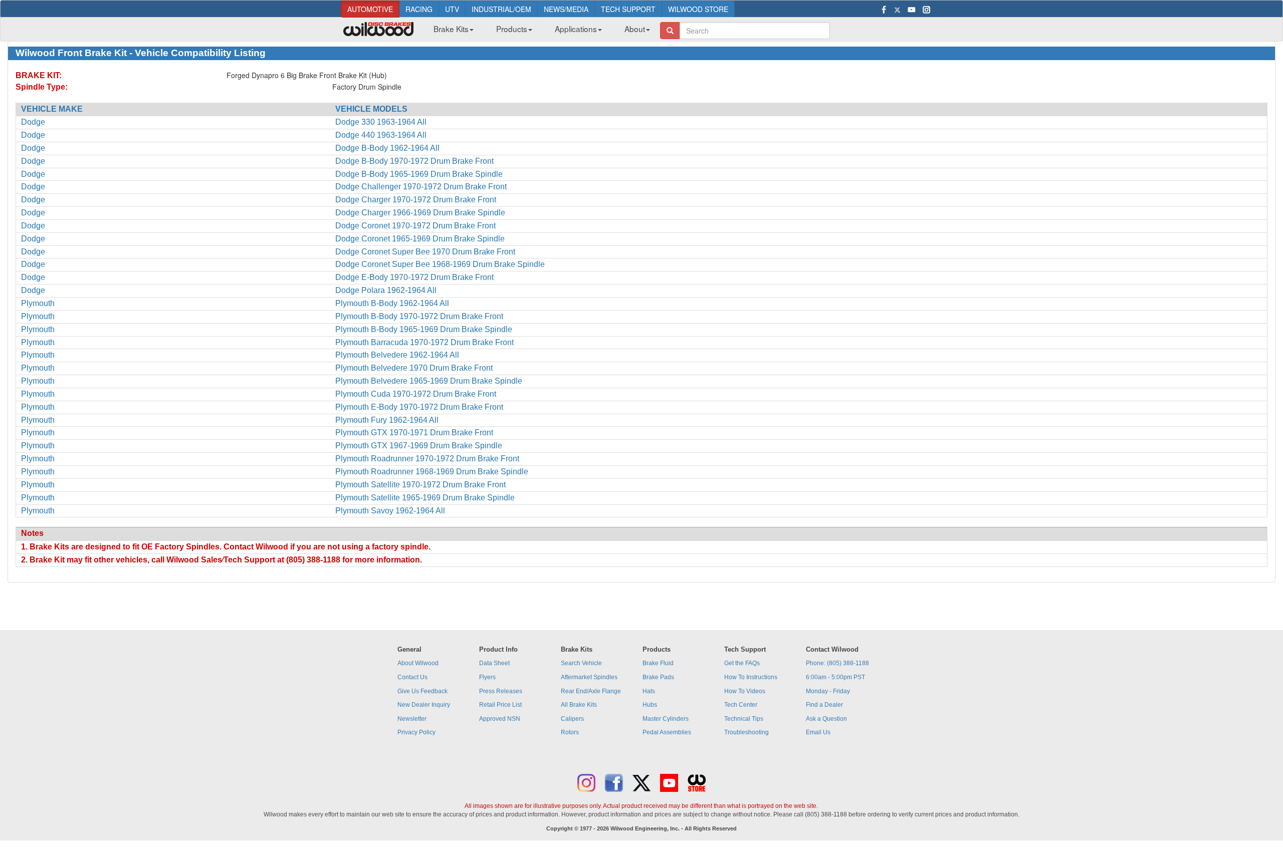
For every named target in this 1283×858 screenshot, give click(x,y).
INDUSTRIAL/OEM (501, 9)
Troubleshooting (746, 732)
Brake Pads (658, 677)
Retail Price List (500, 704)
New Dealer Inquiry (423, 704)
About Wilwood (418, 663)
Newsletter (411, 718)
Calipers (572, 718)
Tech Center (740, 704)
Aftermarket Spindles (589, 677)
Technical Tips (743, 718)
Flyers (487, 677)
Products (511, 28)
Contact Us (412, 677)
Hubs (650, 704)
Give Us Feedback (422, 691)
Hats (649, 691)
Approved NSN (499, 718)
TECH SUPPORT (628, 9)
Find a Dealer (824, 704)
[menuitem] (449, 31)
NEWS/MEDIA (566, 9)
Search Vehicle (581, 663)
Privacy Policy (416, 732)
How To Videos (744, 691)
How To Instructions (750, 677)
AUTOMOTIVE (370, 9)
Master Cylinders (666, 718)
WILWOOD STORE (698, 9)
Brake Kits (451, 28)
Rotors (570, 732)
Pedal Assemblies (667, 732)
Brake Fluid (658, 663)
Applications (576, 28)
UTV (452, 9)
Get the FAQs (742, 663)
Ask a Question (826, 718)
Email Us (818, 732)
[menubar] (538, 31)
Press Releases (500, 691)
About (634, 28)
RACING (419, 9)
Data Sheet (494, 663)
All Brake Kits (579, 704)
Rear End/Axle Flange (591, 691)
